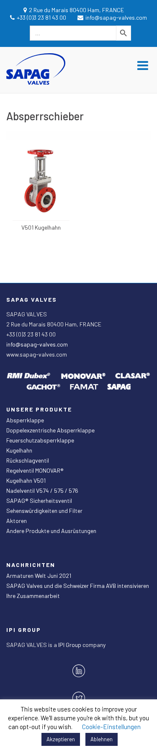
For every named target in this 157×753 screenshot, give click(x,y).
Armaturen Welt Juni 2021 (38, 575)
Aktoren (16, 520)
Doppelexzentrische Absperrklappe (50, 430)
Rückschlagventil (27, 460)
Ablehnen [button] (101, 739)
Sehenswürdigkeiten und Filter (44, 510)
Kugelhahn (19, 450)
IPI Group (70, 644)
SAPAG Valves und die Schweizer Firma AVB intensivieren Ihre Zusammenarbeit (77, 590)
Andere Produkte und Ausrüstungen (51, 530)
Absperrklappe (25, 420)
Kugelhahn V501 (26, 480)
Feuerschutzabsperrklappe (40, 440)
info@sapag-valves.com (37, 344)
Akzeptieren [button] (60, 739)
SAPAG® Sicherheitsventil (39, 500)
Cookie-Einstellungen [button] (111, 726)
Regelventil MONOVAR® (35, 470)
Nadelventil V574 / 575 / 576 (42, 490)
